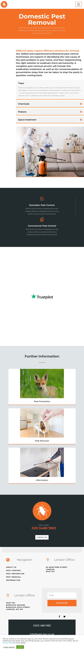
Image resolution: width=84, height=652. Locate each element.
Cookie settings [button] (9, 647)
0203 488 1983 (42, 625)
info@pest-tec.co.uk (42, 634)
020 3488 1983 (44, 528)
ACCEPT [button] (20, 647)
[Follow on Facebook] (59, 616)
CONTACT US (42, 537)
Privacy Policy (8, 643)
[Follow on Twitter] (64, 616)
